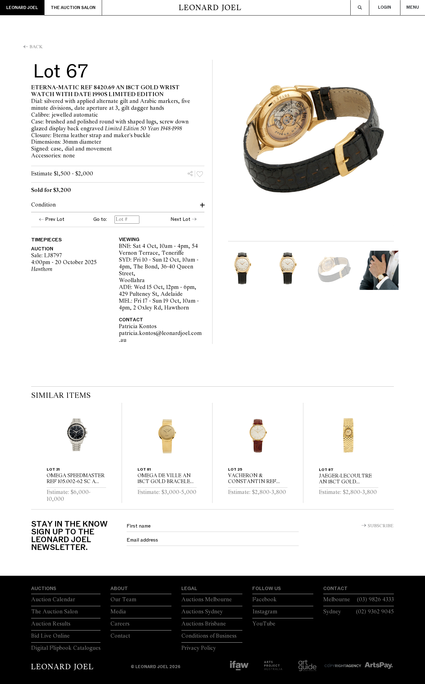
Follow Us (266, 588)
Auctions (43, 588)
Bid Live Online (50, 636)
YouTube (263, 624)
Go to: (100, 219)
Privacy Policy (198, 648)
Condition (43, 205)
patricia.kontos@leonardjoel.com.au (160, 337)
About (119, 588)
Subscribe (381, 526)
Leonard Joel (22, 8)
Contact (120, 636)
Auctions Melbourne (206, 599)
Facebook (264, 599)
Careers (119, 624)
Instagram (264, 611)
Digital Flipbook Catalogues (65, 648)
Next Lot (180, 219)
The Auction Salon (73, 8)
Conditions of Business (208, 636)
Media (118, 611)
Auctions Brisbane (203, 624)
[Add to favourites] (199, 173)
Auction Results (50, 624)
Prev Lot (54, 219)
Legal (189, 588)
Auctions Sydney (202, 611)
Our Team (123, 599)
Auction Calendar (53, 599)
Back (36, 47)
